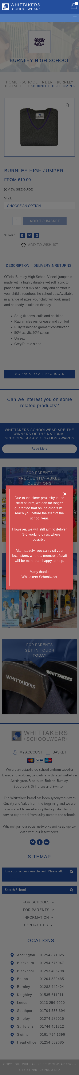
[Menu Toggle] (69, 18)
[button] (65, 494)
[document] (39, 537)
